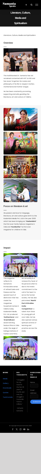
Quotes (5, 392)
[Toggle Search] (31, 5)
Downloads (7, 388)
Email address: (33, 391)
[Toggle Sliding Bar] (26, 4)
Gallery (5, 383)
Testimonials (8, 397)
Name (32, 382)
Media (5, 379)
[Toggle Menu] (37, 5)
